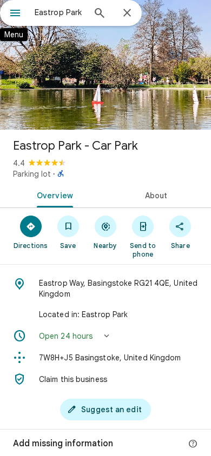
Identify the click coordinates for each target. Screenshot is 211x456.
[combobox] (59, 12)
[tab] (52, 194)
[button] (105, 336)
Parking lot (32, 174)
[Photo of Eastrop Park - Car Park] (105, 65)
